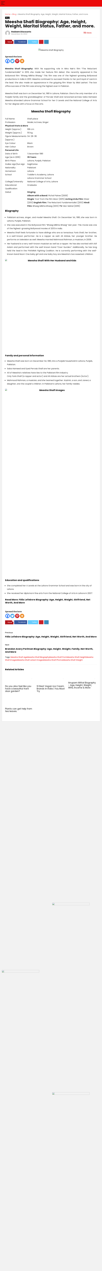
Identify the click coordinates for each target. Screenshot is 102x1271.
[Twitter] (12, 61)
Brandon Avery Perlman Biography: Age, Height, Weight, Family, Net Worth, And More (49, 650)
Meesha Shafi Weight (73, 660)
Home (7, 14)
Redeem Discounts (21, 31)
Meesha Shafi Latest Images (30, 660)
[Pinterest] (17, 61)
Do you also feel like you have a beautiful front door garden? (18, 689)
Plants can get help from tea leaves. (18, 710)
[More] (22, 61)
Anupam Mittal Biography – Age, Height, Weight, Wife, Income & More (82, 685)
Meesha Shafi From (58, 657)
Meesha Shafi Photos (53, 660)
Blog (14, 14)
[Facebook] (7, 61)
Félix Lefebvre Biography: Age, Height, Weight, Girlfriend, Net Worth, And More (47, 601)
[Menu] (3, 3)
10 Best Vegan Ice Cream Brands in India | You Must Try (51, 689)
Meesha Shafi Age (19, 657)
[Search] (98, 3)
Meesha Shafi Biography (38, 657)
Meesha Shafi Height (76, 657)
